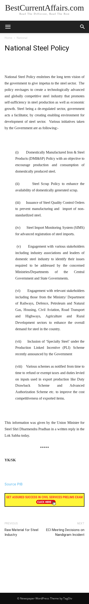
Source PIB (14, 484)
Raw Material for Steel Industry (21, 532)
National (22, 38)
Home (8, 38)
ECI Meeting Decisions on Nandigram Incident (65, 532)
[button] (82, 27)
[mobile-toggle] (7, 27)
